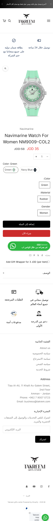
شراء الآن (26, 233)
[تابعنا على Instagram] (41, 486)
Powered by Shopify (30, 502)
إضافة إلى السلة (26, 224)
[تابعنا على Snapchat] (26, 486)
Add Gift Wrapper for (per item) (27, 261)
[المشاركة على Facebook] (42, 255)
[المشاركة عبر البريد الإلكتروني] (30, 255)
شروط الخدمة (43, 369)
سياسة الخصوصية (41, 353)
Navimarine (26, 128)
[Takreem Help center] (45, 517)
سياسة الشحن (43, 364)
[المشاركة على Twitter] (38, 255)
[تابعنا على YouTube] (34, 486)
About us (45, 348)
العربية (28, 496)
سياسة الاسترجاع (41, 358)
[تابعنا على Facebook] (48, 486)
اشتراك (42, 439)
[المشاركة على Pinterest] (34, 255)
